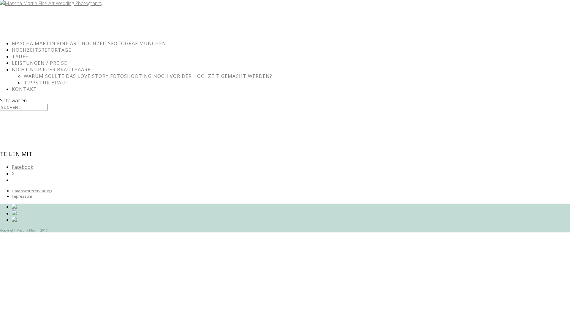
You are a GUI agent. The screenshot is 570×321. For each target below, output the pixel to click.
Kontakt (24, 89)
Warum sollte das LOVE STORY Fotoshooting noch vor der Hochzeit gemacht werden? (148, 76)
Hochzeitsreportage (41, 50)
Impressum (22, 196)
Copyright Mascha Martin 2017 (24, 230)
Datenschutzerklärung (32, 190)
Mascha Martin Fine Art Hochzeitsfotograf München (89, 43)
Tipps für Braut (46, 82)
